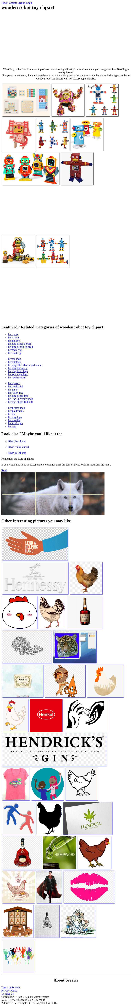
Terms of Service (10, 987)
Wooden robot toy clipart (15, 111)
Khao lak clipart (17, 441)
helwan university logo (20, 398)
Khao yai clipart (17, 452)
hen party (13, 334)
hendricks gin (15, 423)
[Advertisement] (66, 39)
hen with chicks (16, 377)
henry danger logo (18, 374)
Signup (21, 2)
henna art (13, 389)
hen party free (15, 392)
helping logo (15, 417)
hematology (14, 362)
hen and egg (14, 353)
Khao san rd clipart (18, 447)
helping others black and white (24, 365)
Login (29, 2)
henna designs (16, 410)
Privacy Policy (9, 990)
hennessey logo (16, 407)
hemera (12, 426)
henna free (14, 340)
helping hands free (18, 395)
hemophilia (14, 420)
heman (11, 414)
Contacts (12, 2)
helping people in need (20, 346)
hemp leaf (13, 337)
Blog (4, 2)
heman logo (14, 358)
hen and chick (15, 386)
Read (4, 470)
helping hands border (19, 343)
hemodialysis (15, 349)
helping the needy (18, 368)
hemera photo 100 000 (20, 402)
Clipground (17, 995)
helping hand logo (18, 371)
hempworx (14, 383)
